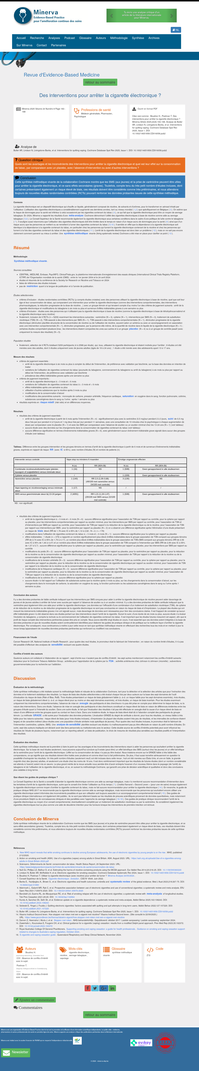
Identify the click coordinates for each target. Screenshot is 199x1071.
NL (177, 30)
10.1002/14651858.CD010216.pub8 (167, 872)
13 (170, 233)
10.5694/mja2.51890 (29, 884)
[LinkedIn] (112, 988)
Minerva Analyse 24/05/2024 (121, 875)
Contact (42, 45)
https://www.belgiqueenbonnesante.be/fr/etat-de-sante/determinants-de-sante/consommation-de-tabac (67, 866)
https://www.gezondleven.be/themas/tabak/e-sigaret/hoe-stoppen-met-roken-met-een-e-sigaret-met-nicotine (75, 917)
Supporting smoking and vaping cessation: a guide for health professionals (100, 928)
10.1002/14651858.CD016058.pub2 (156, 911)
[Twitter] (95, 988)
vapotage (64, 958)
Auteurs (101, 38)
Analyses (54, 38)
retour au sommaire (100, 82)
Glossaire (85, 38)
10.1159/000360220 (172, 869)
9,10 (111, 224)
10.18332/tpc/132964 (65, 896)
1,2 (135, 209)
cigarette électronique (79, 952)
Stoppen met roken (63, 920)
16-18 (120, 799)
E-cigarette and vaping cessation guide (38, 934)
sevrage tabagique (77, 955)
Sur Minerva (24, 45)
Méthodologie (119, 38)
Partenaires (58, 45)
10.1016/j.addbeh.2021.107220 (34, 908)
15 (163, 793)
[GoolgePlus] (103, 988)
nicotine (63, 955)
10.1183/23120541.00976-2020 (68, 890)
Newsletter (20, 1051)
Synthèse (138, 38)
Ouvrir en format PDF (147, 108)
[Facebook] (88, 988)
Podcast (69, 38)
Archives (154, 38)
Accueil (21, 38)
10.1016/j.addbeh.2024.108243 (34, 902)
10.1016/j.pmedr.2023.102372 (38, 926)
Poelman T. (22, 965)
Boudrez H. (30, 952)
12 (154, 230)
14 (160, 787)
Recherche (37, 38)
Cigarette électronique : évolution (64, 878)
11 (91, 230)
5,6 (25, 218)
